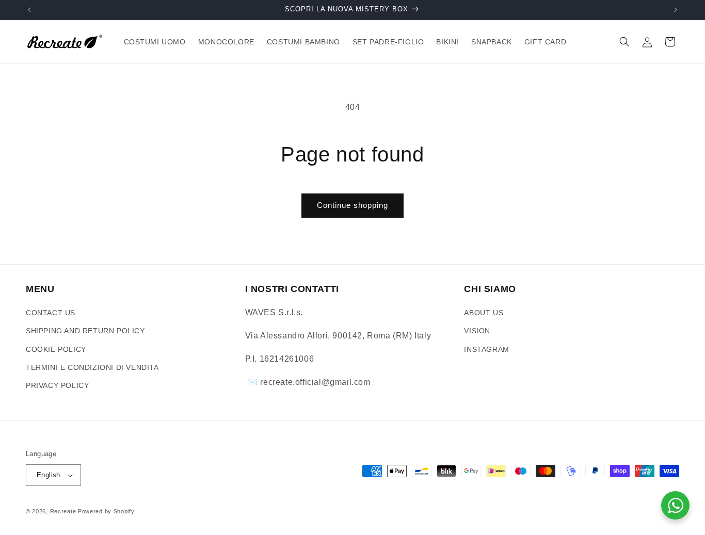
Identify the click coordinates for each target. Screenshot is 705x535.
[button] (624, 41)
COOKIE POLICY (56, 349)
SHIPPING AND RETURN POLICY (85, 331)
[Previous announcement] (29, 10)
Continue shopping (352, 205)
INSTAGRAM (486, 349)
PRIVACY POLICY (57, 385)
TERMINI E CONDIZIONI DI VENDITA (92, 367)
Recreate (63, 511)
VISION (477, 331)
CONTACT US (50, 313)
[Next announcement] (675, 10)
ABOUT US (483, 313)
